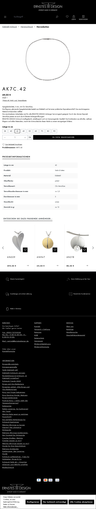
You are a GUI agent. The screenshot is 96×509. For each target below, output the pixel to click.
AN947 (41, 257)
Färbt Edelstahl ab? (10, 370)
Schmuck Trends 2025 (11, 381)
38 (5, 131)
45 (23, 131)
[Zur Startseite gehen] (48, 6)
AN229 (11, 257)
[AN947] (48, 242)
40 (11, 131)
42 (17, 131)
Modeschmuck (8, 467)
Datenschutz (39, 338)
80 (48, 131)
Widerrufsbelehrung (42, 344)
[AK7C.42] (48, 59)
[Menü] (5, 17)
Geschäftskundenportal (75, 335)
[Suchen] (57, 17)
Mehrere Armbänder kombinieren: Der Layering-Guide (13, 451)
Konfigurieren (33, 502)
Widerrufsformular (41, 347)
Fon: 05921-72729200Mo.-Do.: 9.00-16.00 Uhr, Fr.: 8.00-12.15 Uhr (14, 334)
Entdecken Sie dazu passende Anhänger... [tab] (28, 218)
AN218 (70, 257)
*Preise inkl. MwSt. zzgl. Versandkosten (14, 100)
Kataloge (70, 329)
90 (54, 131)
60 (36, 131)
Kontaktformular (8, 351)
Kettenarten (7, 406)
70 (42, 131)
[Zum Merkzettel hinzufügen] (25, 250)
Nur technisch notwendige (54, 502)
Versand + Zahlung (42, 329)
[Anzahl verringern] (4, 137)
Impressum (38, 341)
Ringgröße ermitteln (10, 364)
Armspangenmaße (9, 367)
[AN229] (18, 242)
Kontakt (37, 326)
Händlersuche (72, 332)
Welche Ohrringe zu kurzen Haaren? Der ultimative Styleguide (13, 427)
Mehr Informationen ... (10, 507)
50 (30, 131)
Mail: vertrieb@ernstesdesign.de (15, 341)
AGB (36, 335)
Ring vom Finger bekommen (13, 392)
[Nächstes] (93, 248)
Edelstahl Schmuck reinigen (13, 373)
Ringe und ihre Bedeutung (13, 384)
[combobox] (33, 17)
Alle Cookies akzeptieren (81, 502)
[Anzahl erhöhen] (25, 137)
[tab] (16, 157)
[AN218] (77, 242)
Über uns (70, 326)
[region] (48, 59)
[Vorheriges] (3, 248)
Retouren (37, 332)
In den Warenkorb (63, 137)
